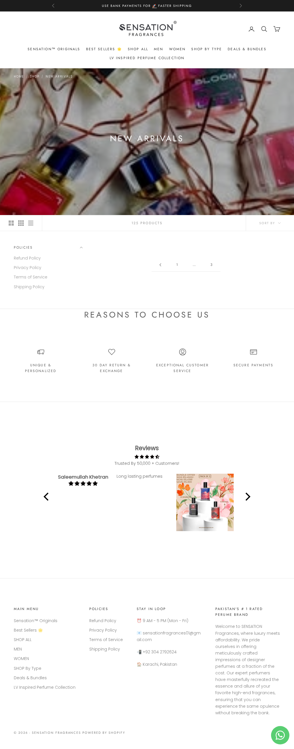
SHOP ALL (138, 49)
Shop (34, 76)
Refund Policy (27, 258)
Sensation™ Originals (54, 49)
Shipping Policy (29, 287)
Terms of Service (30, 277)
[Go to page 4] (160, 264)
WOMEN (177, 49)
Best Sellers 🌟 (104, 49)
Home (19, 76)
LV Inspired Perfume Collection (147, 58)
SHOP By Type (206, 49)
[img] (147, 456)
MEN (158, 49)
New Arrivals (59, 76)
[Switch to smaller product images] (21, 223)
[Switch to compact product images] (30, 223)
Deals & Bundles (247, 49)
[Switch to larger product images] (11, 223)
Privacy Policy (27, 267)
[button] (48, 497)
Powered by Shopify (103, 732)
